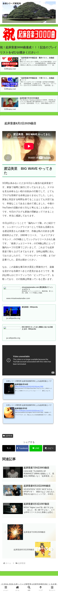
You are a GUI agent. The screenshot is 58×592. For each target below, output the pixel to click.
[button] (49, 448)
